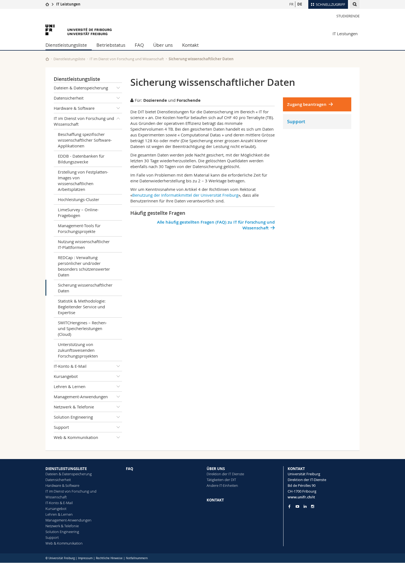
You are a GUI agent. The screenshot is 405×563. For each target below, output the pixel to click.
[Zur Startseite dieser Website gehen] (47, 59)
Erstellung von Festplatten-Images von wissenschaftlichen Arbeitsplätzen (83, 180)
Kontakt (190, 45)
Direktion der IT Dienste (225, 473)
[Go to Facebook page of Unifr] (289, 506)
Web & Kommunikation (76, 437)
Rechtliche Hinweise (109, 558)
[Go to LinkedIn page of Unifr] (305, 506)
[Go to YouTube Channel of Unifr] (297, 506)
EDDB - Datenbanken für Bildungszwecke (81, 158)
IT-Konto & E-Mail (70, 366)
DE (299, 4)
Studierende (348, 15)
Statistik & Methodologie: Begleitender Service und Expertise (82, 306)
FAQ (139, 45)
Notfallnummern (137, 558)
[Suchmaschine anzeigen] (355, 4)
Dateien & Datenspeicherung (81, 87)
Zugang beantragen (306, 104)
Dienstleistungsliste (66, 45)
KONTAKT (215, 500)
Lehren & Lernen (69, 386)
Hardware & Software (74, 108)
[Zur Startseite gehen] (47, 4)
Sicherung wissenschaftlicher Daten (85, 287)
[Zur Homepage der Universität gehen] (78, 29)
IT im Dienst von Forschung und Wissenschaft (127, 58)
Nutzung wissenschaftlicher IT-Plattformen (84, 244)
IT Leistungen (68, 4)
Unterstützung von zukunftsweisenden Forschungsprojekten (78, 350)
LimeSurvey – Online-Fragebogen (78, 212)
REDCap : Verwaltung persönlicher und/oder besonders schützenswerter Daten (84, 266)
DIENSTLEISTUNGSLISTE (66, 468)
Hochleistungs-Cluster (78, 199)
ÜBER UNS (216, 468)
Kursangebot (66, 376)
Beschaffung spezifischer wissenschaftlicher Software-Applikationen (85, 140)
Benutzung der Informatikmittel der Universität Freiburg (185, 195)
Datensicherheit (68, 98)
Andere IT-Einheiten (222, 485)
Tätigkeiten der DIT (221, 479)
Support (61, 427)
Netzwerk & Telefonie (74, 407)
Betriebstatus (110, 45)
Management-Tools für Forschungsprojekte (79, 228)
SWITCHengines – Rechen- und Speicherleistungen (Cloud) (82, 328)
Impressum (85, 558)
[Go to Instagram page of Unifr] (312, 506)
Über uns (163, 45)
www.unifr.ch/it (301, 497)
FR (291, 4)
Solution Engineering (73, 417)
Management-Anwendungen (81, 396)
